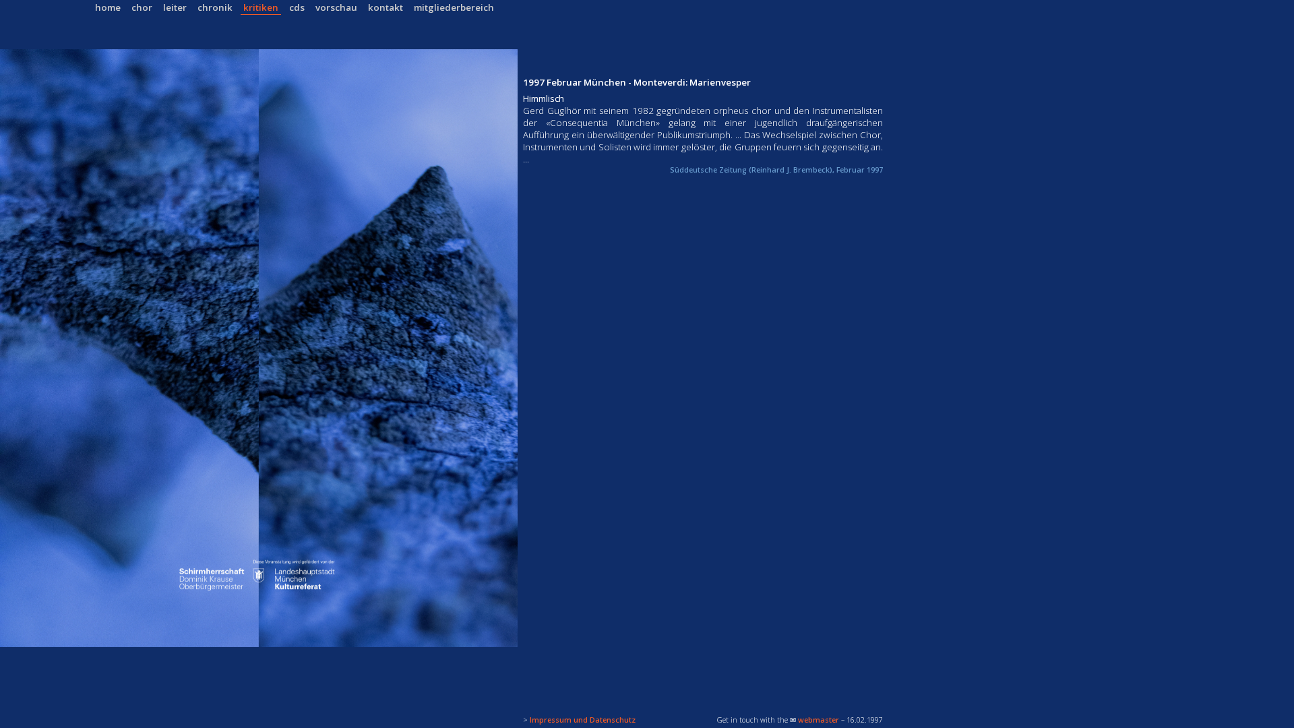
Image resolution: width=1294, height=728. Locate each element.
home (108, 7)
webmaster (818, 720)
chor (141, 7)
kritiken (260, 7)
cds (297, 7)
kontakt (385, 7)
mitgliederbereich (454, 7)
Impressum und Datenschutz (583, 720)
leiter (175, 7)
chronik (215, 7)
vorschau (336, 7)
